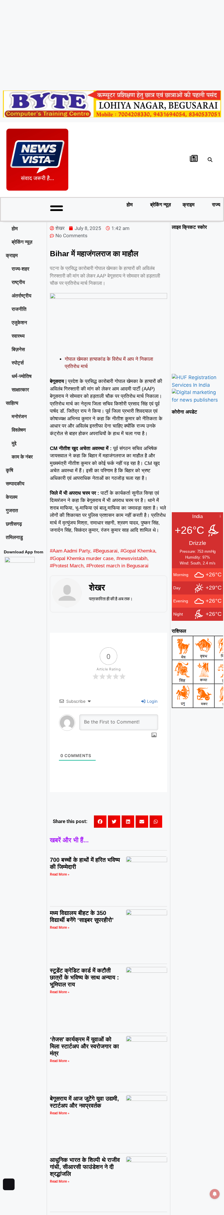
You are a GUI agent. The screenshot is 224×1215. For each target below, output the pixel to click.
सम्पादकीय (15, 484)
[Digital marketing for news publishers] (197, 400)
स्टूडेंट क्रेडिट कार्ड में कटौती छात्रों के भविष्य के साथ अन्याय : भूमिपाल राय (84, 977)
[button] (210, 159)
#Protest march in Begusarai (117, 566)
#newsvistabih (131, 558)
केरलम (12, 497)
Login (152, 701)
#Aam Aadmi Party (70, 551)
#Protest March (66, 566)
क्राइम (189, 205)
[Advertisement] (112, 44)
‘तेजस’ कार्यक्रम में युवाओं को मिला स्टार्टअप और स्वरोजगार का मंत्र (84, 1046)
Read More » (59, 874)
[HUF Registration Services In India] (197, 385)
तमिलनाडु (14, 537)
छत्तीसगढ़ (14, 524)
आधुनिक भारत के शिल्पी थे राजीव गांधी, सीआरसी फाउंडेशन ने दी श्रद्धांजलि (85, 1167)
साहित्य (12, 403)
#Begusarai (105, 551)
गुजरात (12, 510)
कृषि (9, 470)
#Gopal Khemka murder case (81, 558)
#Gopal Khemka (137, 551)
